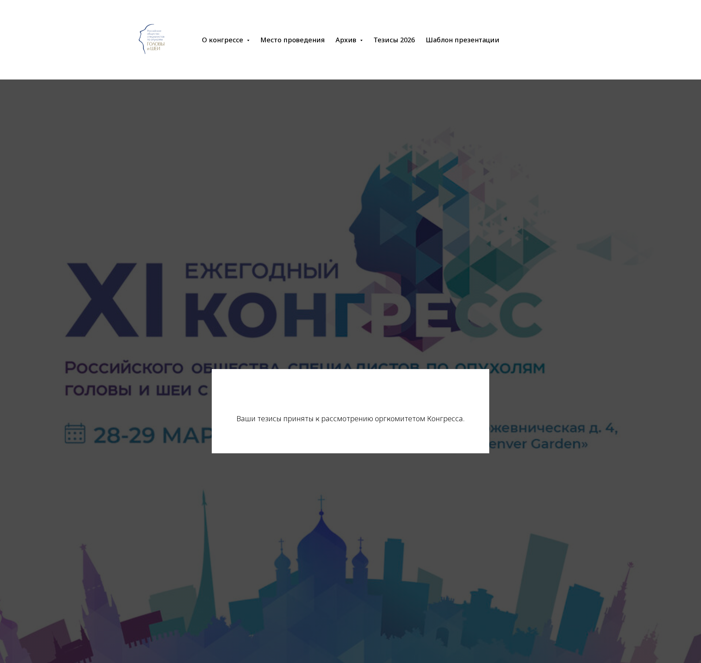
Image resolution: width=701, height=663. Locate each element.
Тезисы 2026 (394, 39)
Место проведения (292, 39)
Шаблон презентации (462, 39)
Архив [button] (347, 39)
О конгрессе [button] (223, 39)
